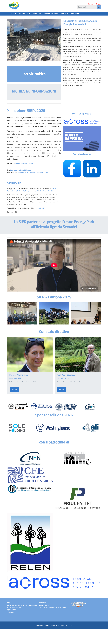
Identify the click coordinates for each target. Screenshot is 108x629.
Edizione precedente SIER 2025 (20, 170)
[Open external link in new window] (82, 138)
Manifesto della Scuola (24, 163)
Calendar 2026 (24, 13)
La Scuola (12, 13)
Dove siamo (75, 13)
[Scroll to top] (104, 625)
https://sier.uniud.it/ (45, 191)
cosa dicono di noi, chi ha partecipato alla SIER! (32, 172)
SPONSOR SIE (39, 208)
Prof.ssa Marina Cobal (18, 374)
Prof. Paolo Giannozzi (66, 374)
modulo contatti (44, 605)
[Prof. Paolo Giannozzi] (78, 354)
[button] (11, 40)
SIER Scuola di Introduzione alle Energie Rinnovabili (31, 189)
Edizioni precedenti (51, 13)
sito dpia (11, 612)
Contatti (64, 13)
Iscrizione (37, 13)
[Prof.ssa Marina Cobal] (30, 354)
